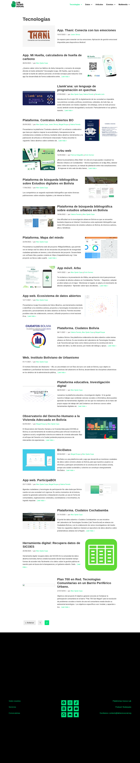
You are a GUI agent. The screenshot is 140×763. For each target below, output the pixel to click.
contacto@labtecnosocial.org (120, 713)
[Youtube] (76, 708)
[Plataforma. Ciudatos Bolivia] (39, 336)
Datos (87, 4)
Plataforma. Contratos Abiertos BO (48, 120)
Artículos (99, 4)
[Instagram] (70, 702)
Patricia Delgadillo (77, 155)
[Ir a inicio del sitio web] (17, 4)
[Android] (70, 714)
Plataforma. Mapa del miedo (43, 237)
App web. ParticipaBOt (39, 480)
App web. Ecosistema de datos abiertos (52, 296)
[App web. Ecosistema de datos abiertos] (101, 306)
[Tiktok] (76, 702)
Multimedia (123, 4)
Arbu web (64, 150)
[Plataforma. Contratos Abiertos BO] (101, 130)
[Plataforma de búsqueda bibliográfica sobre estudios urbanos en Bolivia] (39, 217)
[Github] (63, 714)
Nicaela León (99, 94)
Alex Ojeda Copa (42, 63)
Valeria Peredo (88, 94)
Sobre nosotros (15, 701)
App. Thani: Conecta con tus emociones (86, 30)
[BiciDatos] (39, 460)
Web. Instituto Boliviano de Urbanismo (51, 357)
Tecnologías (75, 4)
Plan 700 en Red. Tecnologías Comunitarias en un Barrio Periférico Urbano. (84, 583)
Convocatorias (14, 713)
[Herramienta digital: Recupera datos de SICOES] (101, 555)
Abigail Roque (63, 124)
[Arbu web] (39, 159)
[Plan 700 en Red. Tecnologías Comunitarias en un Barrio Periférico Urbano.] (39, 593)
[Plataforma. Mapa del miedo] (101, 247)
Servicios (12, 707)
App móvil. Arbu (69, 268)
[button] (76, 4)
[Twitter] (70, 708)
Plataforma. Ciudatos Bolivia (78, 328)
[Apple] (76, 714)
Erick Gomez (89, 155)
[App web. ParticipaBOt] (101, 490)
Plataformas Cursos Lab (122, 701)
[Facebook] (63, 702)
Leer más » (65, 77)
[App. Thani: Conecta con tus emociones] (39, 36)
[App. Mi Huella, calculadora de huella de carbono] (101, 65)
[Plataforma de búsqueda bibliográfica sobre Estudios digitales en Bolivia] (101, 187)
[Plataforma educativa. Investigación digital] (39, 394)
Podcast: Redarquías (123, 707)
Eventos (109, 4)
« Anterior (29, 622)
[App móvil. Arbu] (39, 276)
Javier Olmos (75, 35)
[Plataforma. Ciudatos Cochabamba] (39, 520)
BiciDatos (64, 450)
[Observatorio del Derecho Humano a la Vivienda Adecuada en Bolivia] (101, 428)
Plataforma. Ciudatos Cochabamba (82, 510)
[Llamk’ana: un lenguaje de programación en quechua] (39, 98)
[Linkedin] (63, 708)
